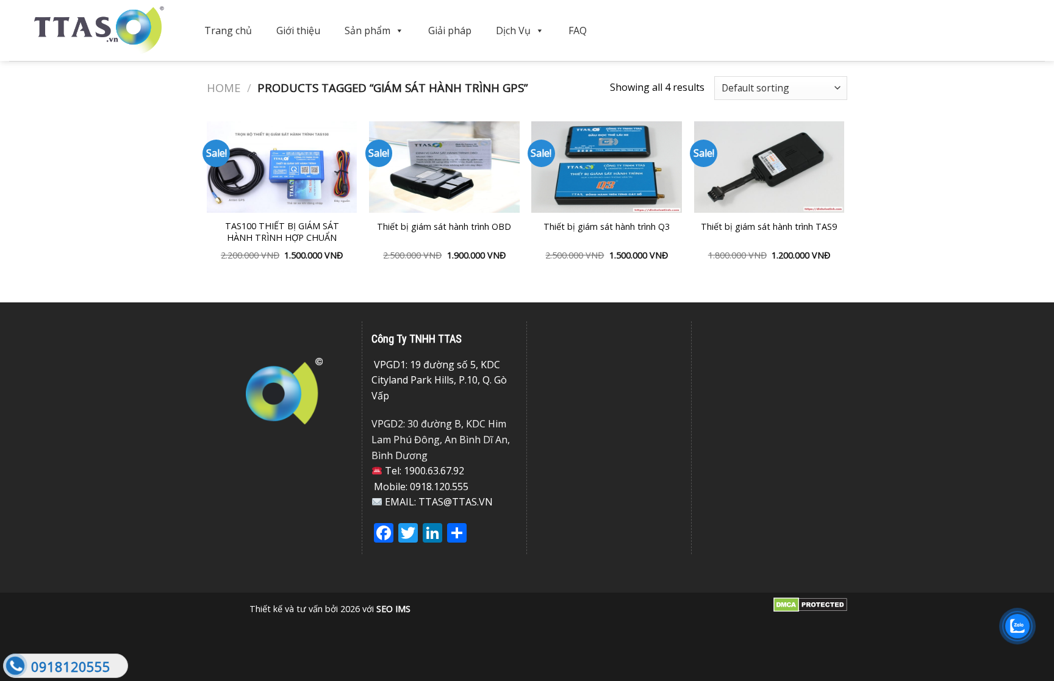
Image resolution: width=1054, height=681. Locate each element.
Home (223, 87)
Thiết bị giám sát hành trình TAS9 (769, 226)
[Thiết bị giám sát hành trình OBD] (444, 167)
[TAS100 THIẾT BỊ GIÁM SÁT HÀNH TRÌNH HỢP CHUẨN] (282, 167)
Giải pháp (449, 30)
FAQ (577, 30)
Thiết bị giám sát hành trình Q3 (606, 226)
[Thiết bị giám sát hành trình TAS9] (769, 167)
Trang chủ (228, 30)
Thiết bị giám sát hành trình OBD (444, 226)
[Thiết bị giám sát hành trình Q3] (606, 167)
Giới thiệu (298, 30)
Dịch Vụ (513, 30)
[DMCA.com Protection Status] (810, 604)
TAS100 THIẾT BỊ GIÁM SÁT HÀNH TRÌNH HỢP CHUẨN (282, 232)
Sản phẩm (367, 30)
